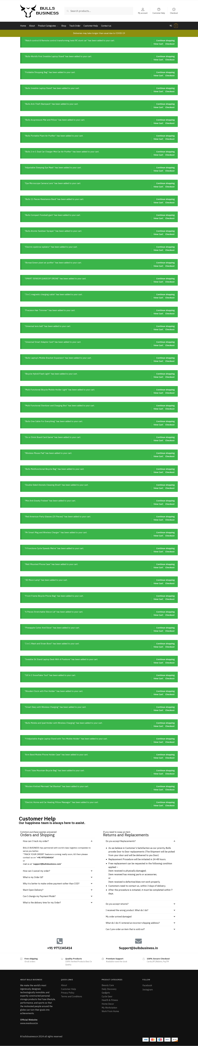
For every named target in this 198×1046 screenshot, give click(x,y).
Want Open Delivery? (33, 890)
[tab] (57, 841)
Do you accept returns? (117, 904)
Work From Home (110, 1011)
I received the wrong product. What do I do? (127, 910)
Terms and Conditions (71, 996)
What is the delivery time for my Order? (42, 902)
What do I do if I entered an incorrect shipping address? (133, 923)
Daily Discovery (109, 989)
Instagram (148, 989)
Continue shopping (165, 40)
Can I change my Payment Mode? (39, 896)
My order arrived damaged (118, 916)
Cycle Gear (107, 996)
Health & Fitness (110, 1000)
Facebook (147, 985)
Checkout (174, 13)
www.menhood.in (29, 1023)
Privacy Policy (67, 992)
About (64, 985)
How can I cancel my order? (36, 871)
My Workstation (109, 1007)
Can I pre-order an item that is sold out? (125, 929)
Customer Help (158, 13)
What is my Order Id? (33, 877)
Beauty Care (108, 985)
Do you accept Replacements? (121, 841)
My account (143, 13)
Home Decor (108, 1003)
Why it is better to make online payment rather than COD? (51, 883)
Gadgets (106, 992)
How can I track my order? (36, 841)
